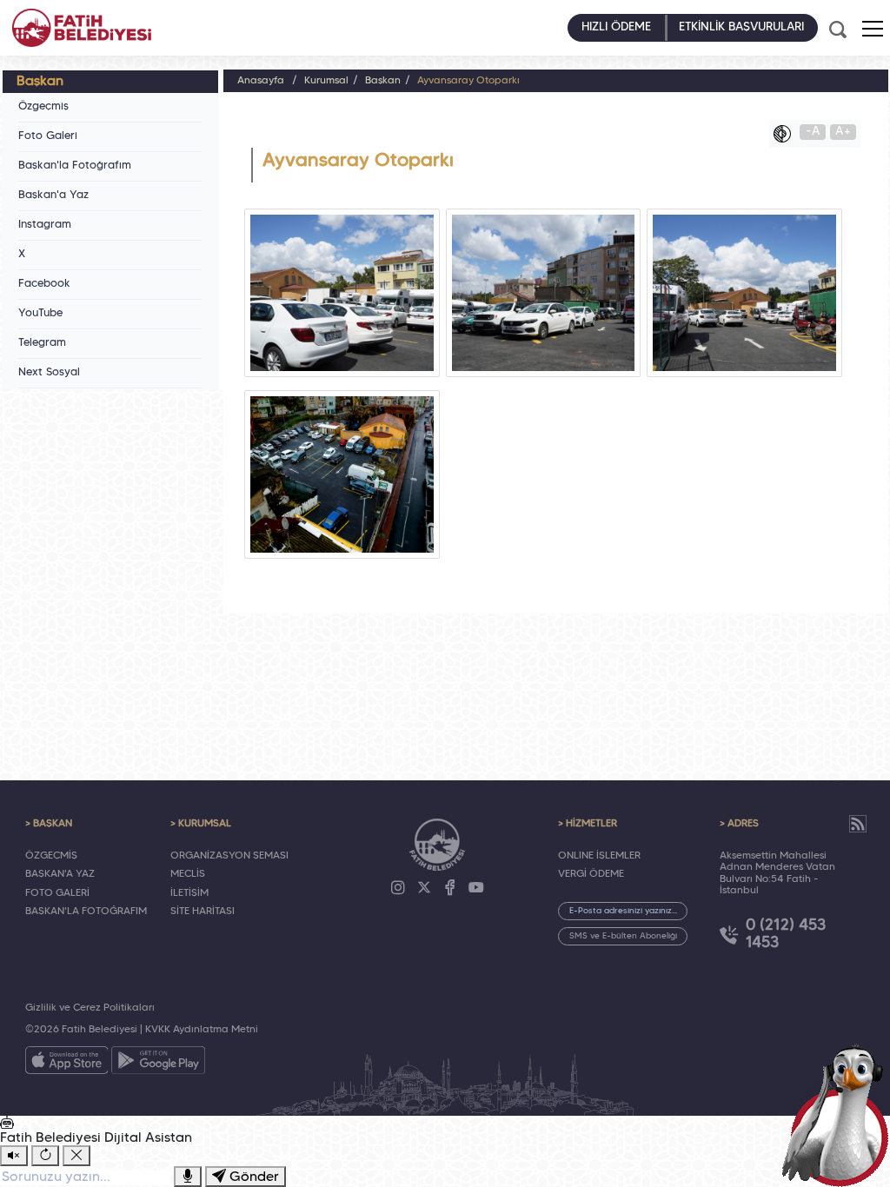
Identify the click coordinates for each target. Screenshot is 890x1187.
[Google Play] (158, 1063)
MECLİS (187, 874)
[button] (872, 28)
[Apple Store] (67, 1063)
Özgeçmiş (43, 107)
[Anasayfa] (81, 28)
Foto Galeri (47, 136)
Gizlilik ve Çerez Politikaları (90, 1008)
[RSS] (858, 823)
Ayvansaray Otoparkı (468, 80)
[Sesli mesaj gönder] (188, 1176)
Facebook (44, 284)
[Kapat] (76, 1155)
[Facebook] (450, 888)
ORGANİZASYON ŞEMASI (229, 856)
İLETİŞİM (189, 893)
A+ (843, 131)
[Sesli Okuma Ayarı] (14, 1155)
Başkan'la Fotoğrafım (74, 166)
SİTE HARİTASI (202, 911)
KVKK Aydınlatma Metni (201, 1029)
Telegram (42, 343)
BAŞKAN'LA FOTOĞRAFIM (86, 911)
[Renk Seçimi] (787, 133)
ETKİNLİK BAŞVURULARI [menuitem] (741, 27)
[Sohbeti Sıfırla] (45, 1155)
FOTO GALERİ (57, 893)
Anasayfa (260, 80)
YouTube (40, 313)
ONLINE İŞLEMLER (599, 856)
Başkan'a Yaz (53, 195)
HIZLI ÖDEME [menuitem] (616, 27)
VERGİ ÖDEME (591, 874)
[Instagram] (398, 888)
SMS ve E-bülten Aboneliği (623, 936)
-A (813, 131)
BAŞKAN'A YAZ (60, 874)
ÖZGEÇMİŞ (51, 856)
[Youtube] (476, 888)
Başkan (383, 80)
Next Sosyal (49, 373)
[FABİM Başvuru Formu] (839, 1114)
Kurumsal (326, 80)
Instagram (44, 225)
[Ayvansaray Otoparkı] (342, 293)
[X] (424, 888)
